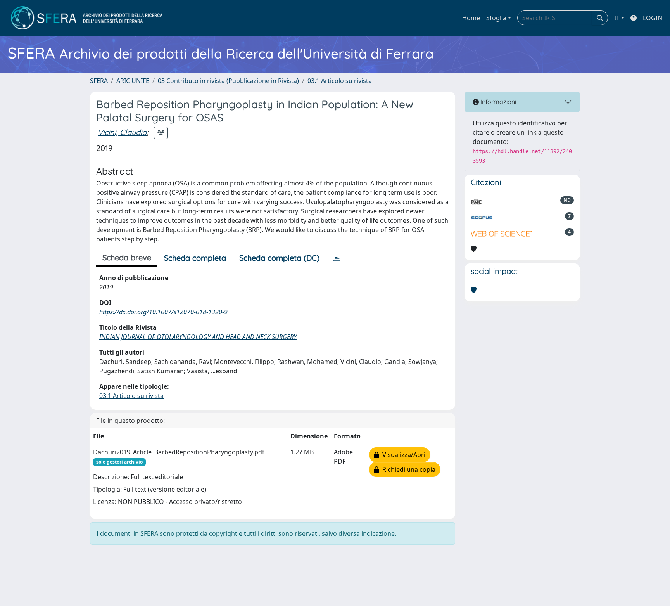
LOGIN (652, 18)
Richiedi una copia (407, 469)
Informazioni (497, 102)
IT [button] (617, 18)
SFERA (99, 80)
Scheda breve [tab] (126, 257)
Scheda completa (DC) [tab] (279, 258)
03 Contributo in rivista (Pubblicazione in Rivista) (228, 80)
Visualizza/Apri (402, 454)
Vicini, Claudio (122, 132)
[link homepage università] (87, 18)
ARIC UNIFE (132, 80)
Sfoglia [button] (496, 18)
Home (471, 18)
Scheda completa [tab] (195, 258)
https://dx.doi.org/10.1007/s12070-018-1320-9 (163, 312)
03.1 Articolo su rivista (339, 80)
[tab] (336, 258)
